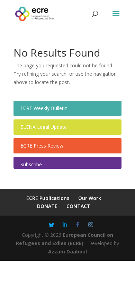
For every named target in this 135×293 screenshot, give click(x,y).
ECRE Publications (47, 198)
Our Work (89, 198)
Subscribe (31, 164)
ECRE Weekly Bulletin (44, 108)
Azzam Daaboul (67, 251)
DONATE (47, 206)
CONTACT (78, 206)
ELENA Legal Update (43, 127)
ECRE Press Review (41, 145)
